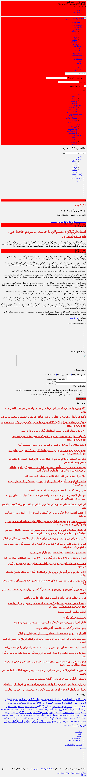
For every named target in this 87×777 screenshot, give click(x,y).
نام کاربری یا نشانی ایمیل (76, 78)
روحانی (83, 712)
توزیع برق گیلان (31, 707)
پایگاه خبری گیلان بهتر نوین (42, 769)
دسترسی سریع (76, 114)
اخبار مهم (78, 27)
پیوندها (79, 10)
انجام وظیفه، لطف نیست (72, 611)
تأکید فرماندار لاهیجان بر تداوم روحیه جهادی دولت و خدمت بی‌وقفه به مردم (43, 416)
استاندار (31, 703)
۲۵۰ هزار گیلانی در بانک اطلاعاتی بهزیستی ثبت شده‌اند (55, 475)
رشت (5, 709)
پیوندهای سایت (71, 118)
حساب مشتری (71, 111)
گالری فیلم (77, 53)
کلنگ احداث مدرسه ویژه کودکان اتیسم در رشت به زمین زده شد (50, 622)
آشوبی (58, 703)
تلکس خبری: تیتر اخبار (73, 745)
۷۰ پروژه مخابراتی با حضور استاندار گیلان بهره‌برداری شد (53, 430)
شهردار (16, 712)
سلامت (68, 712)
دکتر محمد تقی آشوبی (19, 709)
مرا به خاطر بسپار (77, 86)
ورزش (74, 44)
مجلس (43, 717)
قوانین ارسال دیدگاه (79, 386)
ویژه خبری (78, 29)
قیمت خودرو (77, 738)
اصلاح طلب (12, 703)
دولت (41, 709)
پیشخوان (54, 222)
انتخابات (56, 707)
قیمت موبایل (77, 742)
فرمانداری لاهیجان (69, 718)
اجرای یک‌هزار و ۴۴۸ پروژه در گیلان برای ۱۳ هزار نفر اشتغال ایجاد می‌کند (45, 557)
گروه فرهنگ (72, 133)
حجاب (21, 707)
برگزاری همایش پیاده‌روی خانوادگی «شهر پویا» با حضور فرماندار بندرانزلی (44, 684)
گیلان (80, 48)
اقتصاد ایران (66, 707)
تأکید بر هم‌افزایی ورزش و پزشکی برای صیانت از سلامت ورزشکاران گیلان (44, 538)
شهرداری (9, 712)
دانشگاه (74, 42)
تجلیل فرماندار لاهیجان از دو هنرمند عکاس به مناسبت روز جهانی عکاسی (45, 689)
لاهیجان (53, 718)
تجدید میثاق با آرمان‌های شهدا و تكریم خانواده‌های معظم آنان (52, 444)
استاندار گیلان (21, 703)
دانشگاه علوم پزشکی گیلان (58, 709)
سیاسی (74, 35)
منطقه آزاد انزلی (31, 718)
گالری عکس (77, 55)
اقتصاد (74, 33)
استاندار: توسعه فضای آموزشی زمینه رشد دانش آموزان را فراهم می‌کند (45, 647)
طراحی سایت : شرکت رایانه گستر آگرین (71, 773)
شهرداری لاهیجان (66, 715)
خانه (80, 730)
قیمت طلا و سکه (75, 740)
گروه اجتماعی (71, 127)
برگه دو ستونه (72, 122)
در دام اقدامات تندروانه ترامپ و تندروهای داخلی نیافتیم (55, 597)
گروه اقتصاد (72, 129)
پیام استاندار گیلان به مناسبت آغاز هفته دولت (61, 627)
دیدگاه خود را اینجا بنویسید (56, 379)
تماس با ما (73, 116)
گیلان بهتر (27, 721)
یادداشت (78, 50)
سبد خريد (73, 120)
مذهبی (74, 40)
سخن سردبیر (77, 25)
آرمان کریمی (75, 318)
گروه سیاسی (72, 131)
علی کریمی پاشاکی (45, 715)
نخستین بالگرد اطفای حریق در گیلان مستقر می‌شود (57, 678)
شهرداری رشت (79, 715)
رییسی (77, 712)
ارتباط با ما (77, 12)
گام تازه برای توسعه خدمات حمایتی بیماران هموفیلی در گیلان (51, 633)
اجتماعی (74, 31)
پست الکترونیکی (49, 384)
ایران (44, 706)
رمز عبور (82, 82)
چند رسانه (78, 105)
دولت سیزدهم (33, 709)
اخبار (80, 94)
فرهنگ (74, 38)
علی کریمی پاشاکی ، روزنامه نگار (23, 715)
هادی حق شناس (69, 721)
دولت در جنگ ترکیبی (74, 617)
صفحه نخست (76, 22)
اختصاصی (78, 46)
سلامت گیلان (57, 713)
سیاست (43, 712)
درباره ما (78, 15)
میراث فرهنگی (19, 718)
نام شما (53, 381)
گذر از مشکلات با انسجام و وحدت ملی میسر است (57, 490)
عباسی (58, 715)
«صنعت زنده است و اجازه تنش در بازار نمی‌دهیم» (58, 552)
